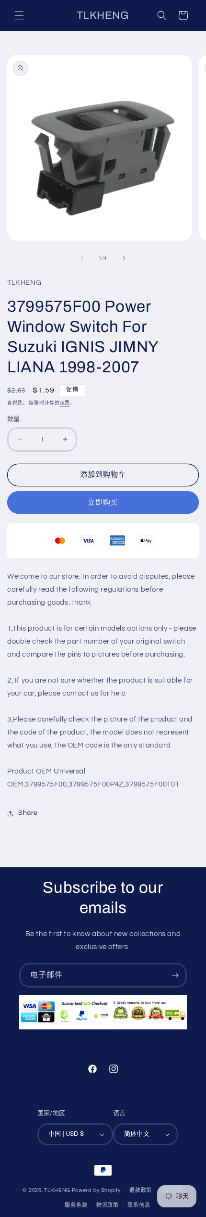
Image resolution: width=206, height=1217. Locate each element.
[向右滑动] (124, 258)
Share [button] (28, 813)
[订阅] (174, 975)
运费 (65, 403)
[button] (19, 15)
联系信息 (138, 1205)
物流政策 (107, 1205)
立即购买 (103, 502)
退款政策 (140, 1190)
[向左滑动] (81, 258)
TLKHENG (57, 1190)
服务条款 (76, 1205)
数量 (13, 419)
